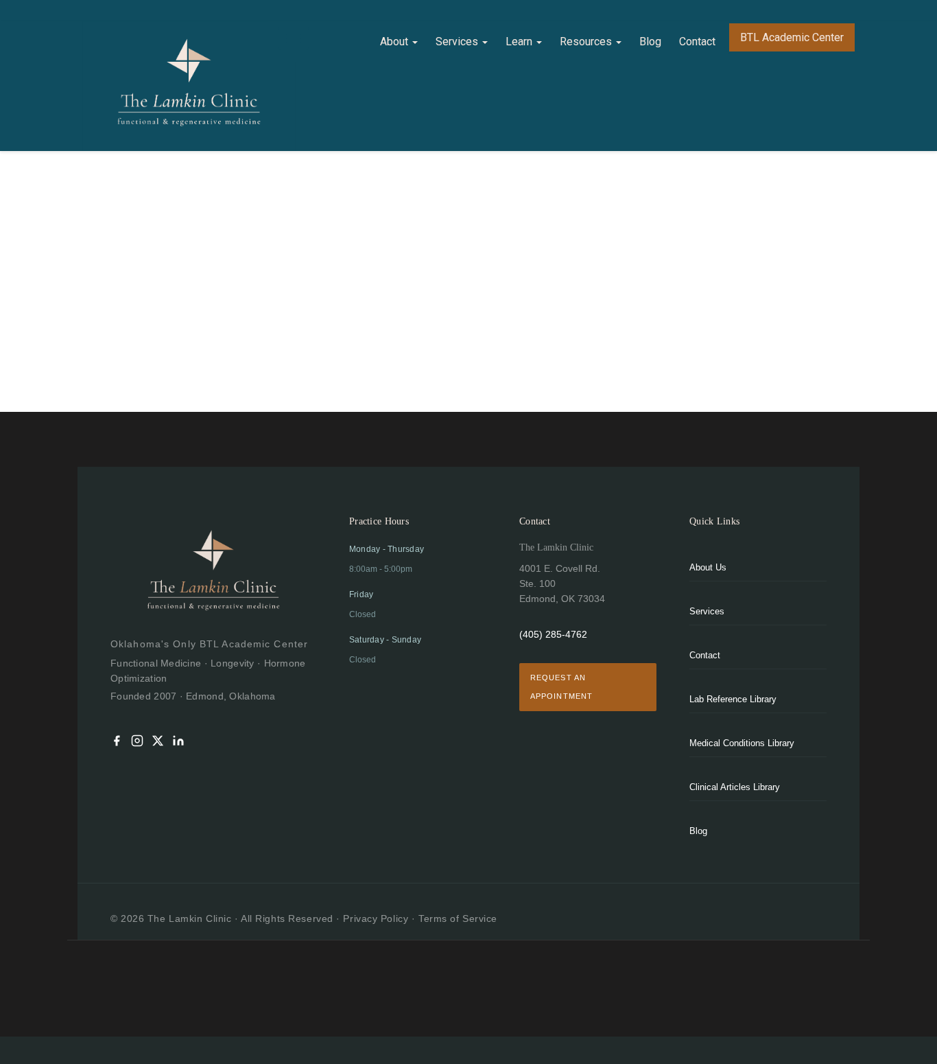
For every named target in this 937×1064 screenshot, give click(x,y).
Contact (697, 41)
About (395, 41)
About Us (707, 567)
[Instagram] (137, 743)
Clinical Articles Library (734, 787)
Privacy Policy (375, 918)
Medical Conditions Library (741, 743)
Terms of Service (457, 918)
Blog (650, 41)
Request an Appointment (561, 686)
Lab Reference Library (732, 699)
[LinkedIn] (178, 743)
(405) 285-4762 (553, 634)
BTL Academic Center (792, 37)
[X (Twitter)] (158, 743)
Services (458, 41)
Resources (587, 41)
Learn (520, 41)
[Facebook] (116, 743)
